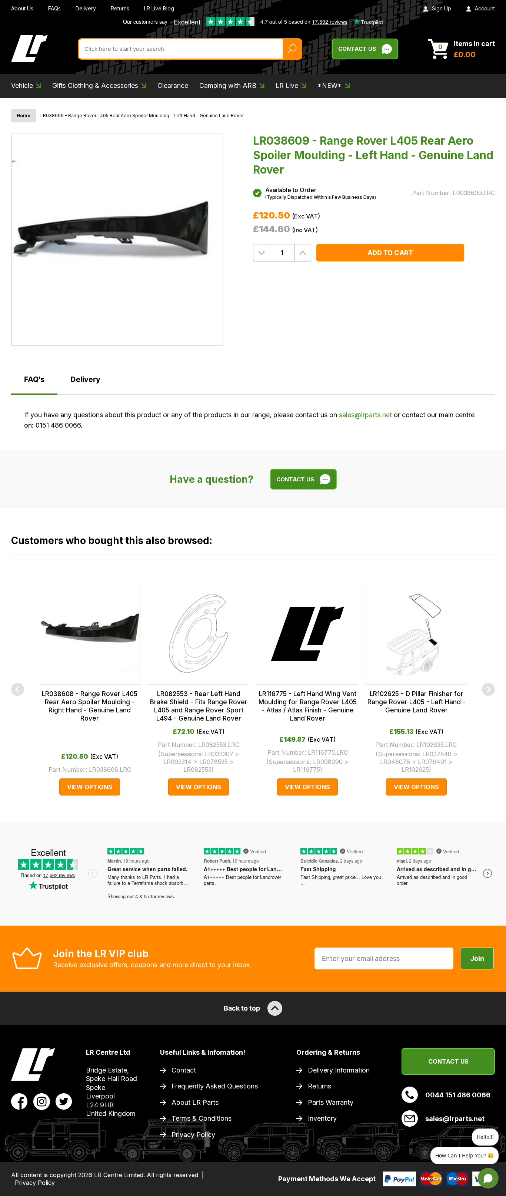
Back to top (242, 1008)
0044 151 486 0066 (457, 1095)
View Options (89, 787)
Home (23, 115)
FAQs (54, 8)
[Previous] (17, 689)
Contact (184, 1070)
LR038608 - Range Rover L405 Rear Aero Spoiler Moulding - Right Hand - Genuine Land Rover (89, 706)
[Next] (488, 689)
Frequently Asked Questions (215, 1086)
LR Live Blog (159, 8)
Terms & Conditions (202, 1118)
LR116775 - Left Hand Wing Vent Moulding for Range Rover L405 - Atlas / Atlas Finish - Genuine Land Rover (308, 706)
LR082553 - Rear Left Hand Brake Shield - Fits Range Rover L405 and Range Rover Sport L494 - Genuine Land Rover (198, 706)
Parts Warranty (330, 1102)
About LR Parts (195, 1102)
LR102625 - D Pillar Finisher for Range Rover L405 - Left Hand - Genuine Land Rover (416, 702)
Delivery (86, 8)
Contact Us (357, 48)
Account (485, 8)
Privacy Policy (193, 1135)
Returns (120, 8)
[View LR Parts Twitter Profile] (64, 1101)
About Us (22, 8)
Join (477, 958)
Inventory (322, 1118)
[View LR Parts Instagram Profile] (41, 1101)
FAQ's (34, 379)
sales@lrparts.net (365, 415)
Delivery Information (339, 1070)
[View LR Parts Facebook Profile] (19, 1101)
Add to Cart (390, 253)
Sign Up (441, 8)
